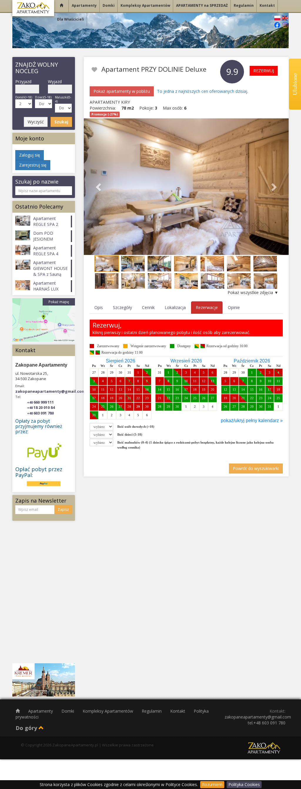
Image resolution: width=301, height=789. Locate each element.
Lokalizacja (175, 307)
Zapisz (63, 509)
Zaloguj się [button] (29, 155)
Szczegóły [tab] (122, 307)
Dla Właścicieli (70, 19)
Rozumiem (212, 784)
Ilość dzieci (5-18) (129, 434)
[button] (99, 186)
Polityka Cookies (244, 784)
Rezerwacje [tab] (207, 307)
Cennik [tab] (148, 307)
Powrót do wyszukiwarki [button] (256, 468)
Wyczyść (36, 122)
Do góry (27, 727)
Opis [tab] (98, 307)
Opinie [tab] (234, 307)
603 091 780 (40, 413)
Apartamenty (41, 711)
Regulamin (152, 711)
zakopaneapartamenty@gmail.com (50, 391)
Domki (68, 711)
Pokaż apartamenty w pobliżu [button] (121, 91)
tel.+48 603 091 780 (266, 723)
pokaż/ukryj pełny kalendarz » (252, 420)
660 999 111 (40, 402)
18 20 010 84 (41, 407)
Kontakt (178, 711)
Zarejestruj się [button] (32, 165)
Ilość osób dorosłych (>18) (135, 426)
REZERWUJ (263, 70)
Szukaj (61, 122)
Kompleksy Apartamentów (108, 711)
